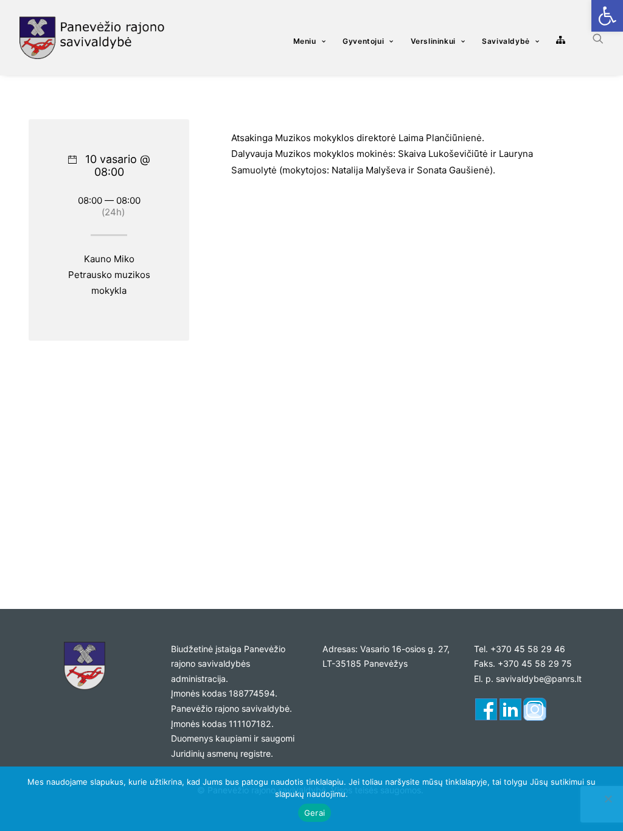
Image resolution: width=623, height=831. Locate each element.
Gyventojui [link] (363, 41)
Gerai (314, 813)
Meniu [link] (304, 41)
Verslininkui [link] (433, 41)
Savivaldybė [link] (506, 41)
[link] (607, 16)
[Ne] (608, 799)
